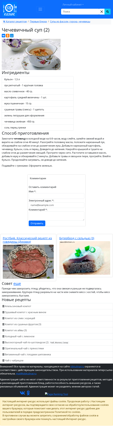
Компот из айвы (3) (15, 330)
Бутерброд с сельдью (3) (76, 238)
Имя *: (32, 191)
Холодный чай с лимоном (19, 336)
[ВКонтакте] (3, 35)
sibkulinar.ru (77, 366)
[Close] (101, 11)
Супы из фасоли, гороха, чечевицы (70, 21)
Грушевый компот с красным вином (25, 312)
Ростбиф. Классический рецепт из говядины (27, 240)
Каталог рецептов (16, 21)
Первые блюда (38, 21)
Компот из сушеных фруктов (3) (23, 324)
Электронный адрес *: (41, 200)
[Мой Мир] (12, 35)
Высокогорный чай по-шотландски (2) (36, 342)
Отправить (37, 223)
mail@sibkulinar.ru (26, 373)
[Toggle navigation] (40, 9)
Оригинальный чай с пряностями (24, 348)
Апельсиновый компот (18, 306)
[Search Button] (107, 12)
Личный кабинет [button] (72, 4)
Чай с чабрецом (14, 360)
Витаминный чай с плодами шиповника (27, 354)
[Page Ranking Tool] (56, 393)
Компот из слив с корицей (20, 318)
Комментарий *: (38, 209)
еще (17, 283)
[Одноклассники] (7, 35)
